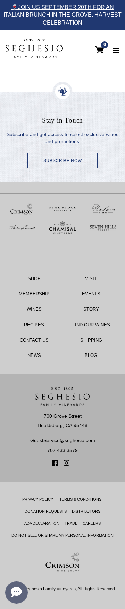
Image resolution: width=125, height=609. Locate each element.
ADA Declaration (41, 523)
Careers (92, 523)
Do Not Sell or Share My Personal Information (62, 535)
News (34, 355)
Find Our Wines (91, 324)
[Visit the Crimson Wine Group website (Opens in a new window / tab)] (62, 563)
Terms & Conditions (80, 499)
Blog (91, 355)
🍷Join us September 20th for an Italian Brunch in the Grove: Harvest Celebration (62, 15)
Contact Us (34, 340)
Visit (91, 278)
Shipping (91, 340)
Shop (34, 278)
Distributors (86, 511)
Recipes (34, 324)
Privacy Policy (37, 499)
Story (91, 309)
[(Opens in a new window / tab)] (22, 209)
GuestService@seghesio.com (62, 440)
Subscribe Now (62, 160)
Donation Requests (46, 511)
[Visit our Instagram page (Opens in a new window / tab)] (67, 465)
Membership (34, 294)
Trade (71, 523)
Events (91, 294)
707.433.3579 (62, 450)
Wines (34, 309)
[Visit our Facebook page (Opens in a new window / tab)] (55, 465)
